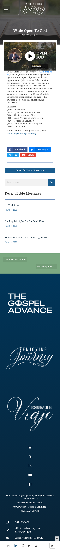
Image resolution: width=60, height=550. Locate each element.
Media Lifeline (36, 503)
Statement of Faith (30, 511)
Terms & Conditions (37, 507)
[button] (6, 9)
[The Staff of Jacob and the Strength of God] (30, 240)
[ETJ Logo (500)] (30, 358)
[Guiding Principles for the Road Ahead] (30, 223)
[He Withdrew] (30, 207)
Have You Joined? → (46, 267)
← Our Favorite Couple (15, 259)
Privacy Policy (19, 507)
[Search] (51, 182)
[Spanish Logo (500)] (30, 413)
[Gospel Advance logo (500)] (30, 303)
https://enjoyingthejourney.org (21, 133)
